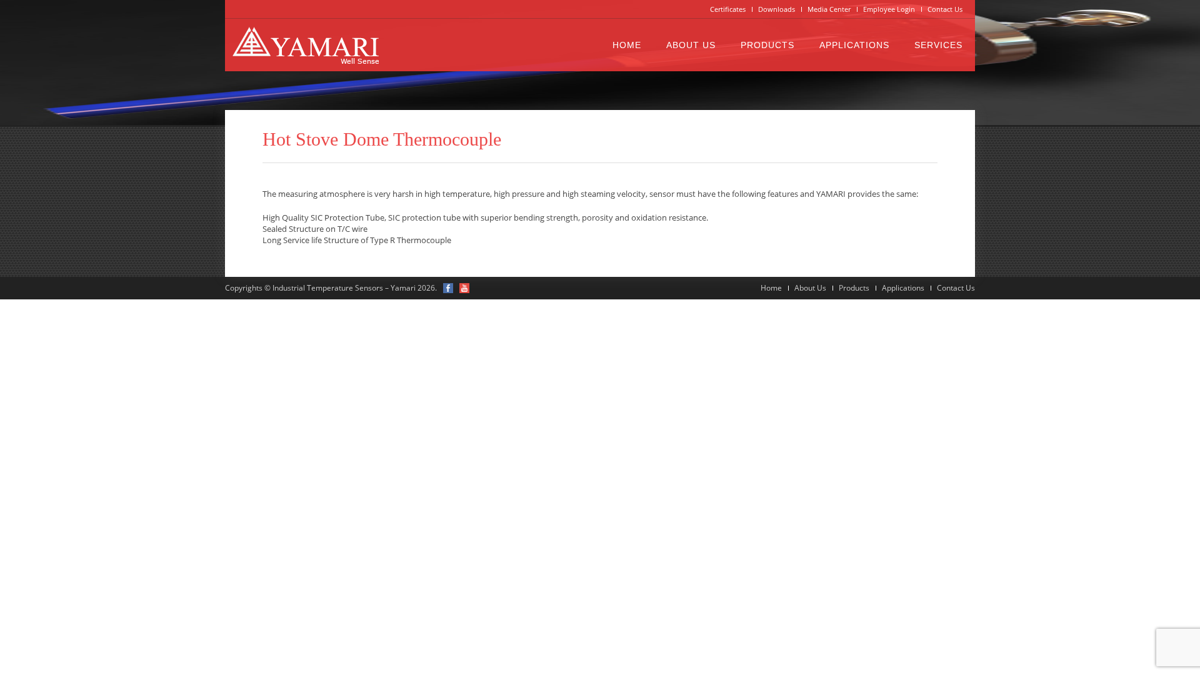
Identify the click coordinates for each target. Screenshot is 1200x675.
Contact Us (945, 9)
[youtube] (464, 288)
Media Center (829, 9)
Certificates (728, 9)
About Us (691, 45)
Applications (854, 45)
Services (938, 45)
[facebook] (448, 288)
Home (626, 45)
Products (767, 45)
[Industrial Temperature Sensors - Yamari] (305, 45)
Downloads (776, 9)
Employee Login (889, 9)
